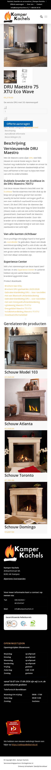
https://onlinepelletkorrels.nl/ (25, 744)
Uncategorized (31, 127)
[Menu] (45, 16)
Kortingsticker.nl (27, 763)
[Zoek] (40, 16)
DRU (31, 157)
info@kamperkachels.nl (24, 609)
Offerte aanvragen (17, 4)
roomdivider (12, 242)
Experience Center (26, 269)
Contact (39, 4)
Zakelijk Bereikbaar (40, 766)
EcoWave (8, 191)
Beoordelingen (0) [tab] (13, 137)
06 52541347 (19, 603)
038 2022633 (19, 600)
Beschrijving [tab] (10, 130)
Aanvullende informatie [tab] (15, 133)
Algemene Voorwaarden (15, 578)
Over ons (30, 4)
